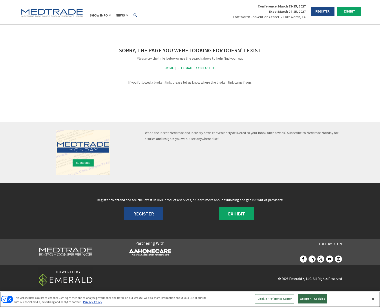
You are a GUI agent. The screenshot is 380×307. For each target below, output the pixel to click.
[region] (190, 299)
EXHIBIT (349, 11)
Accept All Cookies (312, 299)
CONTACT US (206, 68)
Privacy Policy (92, 302)
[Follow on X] (320, 259)
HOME (169, 68)
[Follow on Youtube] (329, 259)
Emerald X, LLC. (300, 278)
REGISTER (322, 11)
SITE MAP (185, 68)
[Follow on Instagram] (338, 259)
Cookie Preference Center (275, 299)
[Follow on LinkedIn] (312, 259)
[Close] (373, 299)
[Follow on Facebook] (303, 259)
